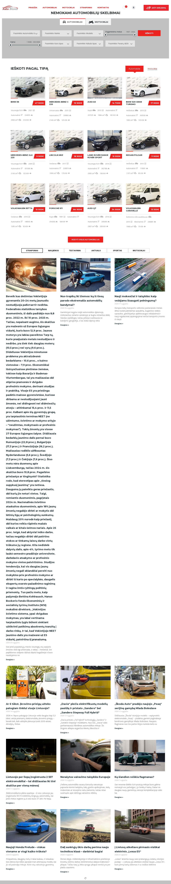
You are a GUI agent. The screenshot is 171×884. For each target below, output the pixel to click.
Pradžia (33, 7)
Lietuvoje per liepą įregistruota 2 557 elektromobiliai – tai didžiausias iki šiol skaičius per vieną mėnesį (30, 781)
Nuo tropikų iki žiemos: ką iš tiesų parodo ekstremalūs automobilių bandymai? (82, 300)
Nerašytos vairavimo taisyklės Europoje (85, 777)
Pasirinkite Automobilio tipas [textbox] (25, 33)
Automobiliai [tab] (74, 22)
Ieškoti (149, 33)
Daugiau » (10, 659)
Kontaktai (103, 7)
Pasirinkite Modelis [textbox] (85, 33)
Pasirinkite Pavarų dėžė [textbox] (118, 43)
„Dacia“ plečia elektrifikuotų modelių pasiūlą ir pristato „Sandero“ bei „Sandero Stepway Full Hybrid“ (84, 708)
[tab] (134, 69)
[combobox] (25, 33)
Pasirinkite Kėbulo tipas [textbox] (87, 43)
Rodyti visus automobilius (86, 240)
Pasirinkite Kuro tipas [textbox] (54, 43)
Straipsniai (86, 7)
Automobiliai (50, 7)
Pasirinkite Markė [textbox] (52, 33)
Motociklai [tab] (101, 22)
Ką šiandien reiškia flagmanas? (134, 777)
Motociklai (68, 7)
